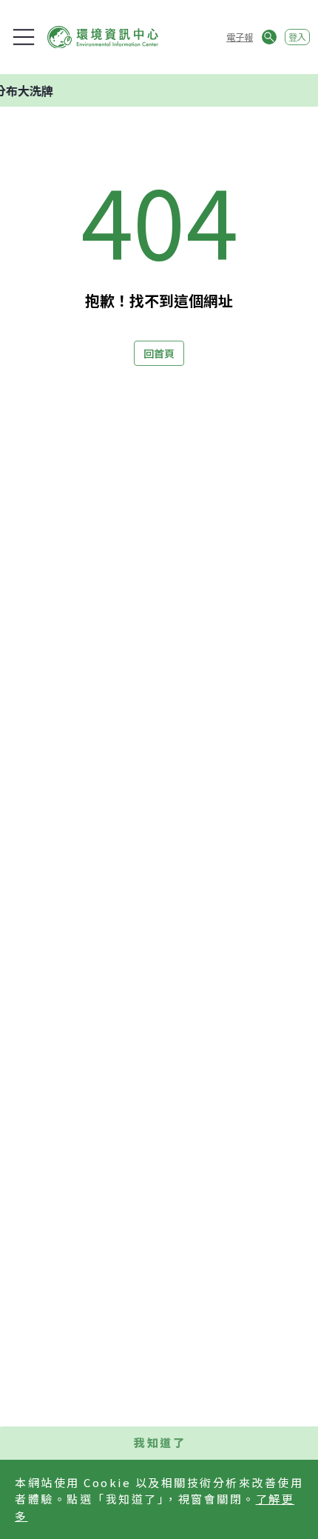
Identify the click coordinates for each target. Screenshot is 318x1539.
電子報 (239, 36)
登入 (297, 36)
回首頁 (159, 353)
